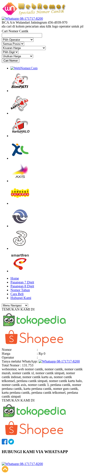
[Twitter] (11, 443)
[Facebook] (4, 443)
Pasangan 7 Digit (22, 282)
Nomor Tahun (20, 290)
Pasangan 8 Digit (22, 286)
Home (14, 278)
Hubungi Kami (20, 298)
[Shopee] (34, 346)
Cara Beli (17, 294)
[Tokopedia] (34, 327)
